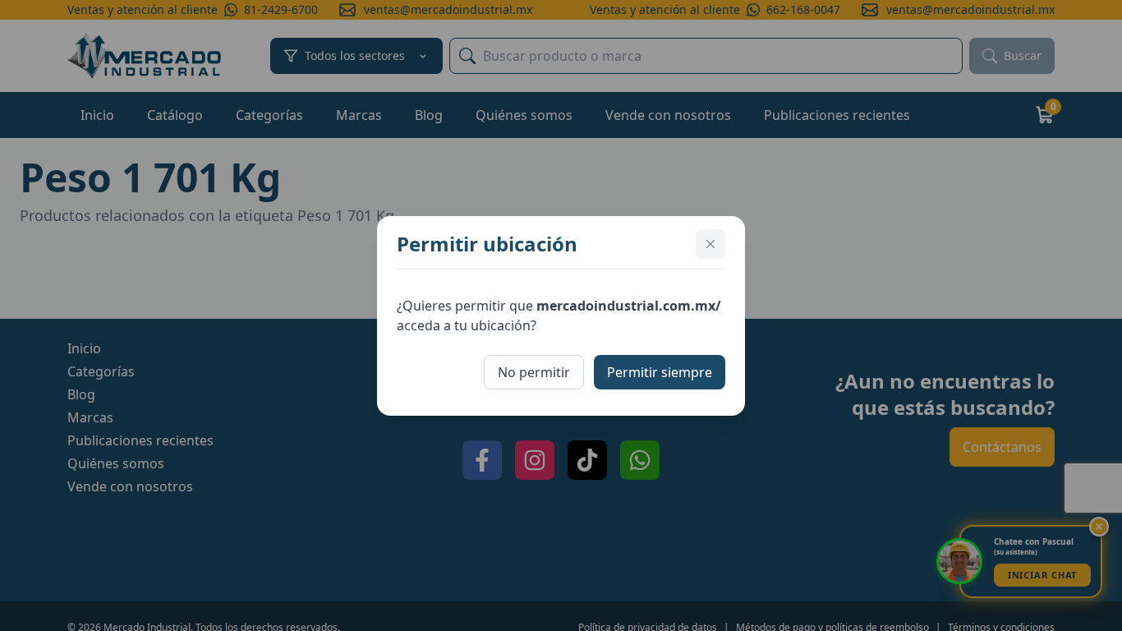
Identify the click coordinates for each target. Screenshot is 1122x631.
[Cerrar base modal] (710, 244)
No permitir (534, 372)
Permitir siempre (659, 372)
